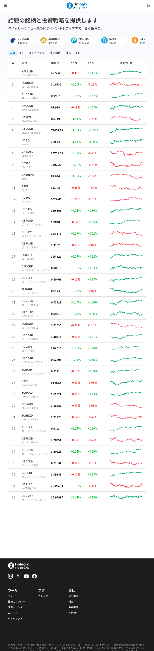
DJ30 (25, 381)
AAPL (25, 186)
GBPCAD (27, 220)
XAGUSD (27, 106)
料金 (71, 601)
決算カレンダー (16, 607)
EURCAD (27, 392)
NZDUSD (27, 312)
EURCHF (27, 369)
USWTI (26, 117)
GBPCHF (27, 473)
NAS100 (27, 484)
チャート (13, 595)
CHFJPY (27, 232)
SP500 (26, 163)
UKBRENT (28, 174)
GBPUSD (27, 243)
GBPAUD (27, 404)
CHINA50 (27, 152)
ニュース (12, 612)
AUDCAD (27, 94)
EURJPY (27, 255)
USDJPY (27, 209)
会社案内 (73, 595)
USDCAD (27, 335)
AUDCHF (27, 427)
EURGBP (27, 289)
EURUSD (27, 83)
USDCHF (27, 278)
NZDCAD (27, 358)
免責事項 (73, 607)
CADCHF (27, 266)
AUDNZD (27, 450)
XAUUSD (27, 71)
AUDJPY (27, 347)
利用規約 (73, 612)
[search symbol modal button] (148, 5)
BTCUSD (27, 129)
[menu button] (5, 5)
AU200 (26, 197)
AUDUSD (27, 301)
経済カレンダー (16, 601)
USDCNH (27, 461)
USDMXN (27, 496)
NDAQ (26, 140)
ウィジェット (15, 618)
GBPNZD (27, 438)
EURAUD (27, 324)
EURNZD (27, 415)
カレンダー (44, 595)
